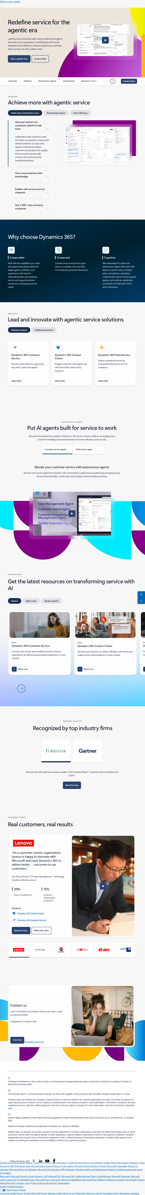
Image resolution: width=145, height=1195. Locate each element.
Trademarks (80, 1193)
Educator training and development (92, 1169)
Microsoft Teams (89, 1176)
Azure (31, 1176)
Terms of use (68, 1193)
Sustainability (63, 1183)
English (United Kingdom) (11, 1186)
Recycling (79, 1166)
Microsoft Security (20, 1176)
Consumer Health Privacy (11, 1193)
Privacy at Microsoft (39, 1183)
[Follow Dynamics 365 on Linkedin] (40, 1161)
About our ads (92, 1193)
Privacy (43, 1193)
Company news (22, 1183)
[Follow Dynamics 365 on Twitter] (34, 1161)
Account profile (7, 1166)
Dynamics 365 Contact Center (30, 913)
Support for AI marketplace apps (20, 1179)
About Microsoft (7, 1183)
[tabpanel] (72, 164)
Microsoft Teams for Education (23, 1169)
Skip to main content (10, 1)
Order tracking (67, 1166)
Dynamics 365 (41, 1176)
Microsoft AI (5, 1176)
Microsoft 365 (54, 1176)
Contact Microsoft (32, 1193)
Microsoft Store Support (42, 1166)
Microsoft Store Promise (95, 1166)
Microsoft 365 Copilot (72, 1176)
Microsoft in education (117, 1166)
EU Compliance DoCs (109, 1193)
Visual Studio (131, 1179)
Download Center (22, 1166)
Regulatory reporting (129, 1193)
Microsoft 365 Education (49, 1169)
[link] (12, 82)
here (10, 1108)
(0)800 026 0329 (36, 1041)
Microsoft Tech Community (48, 1179)
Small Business (104, 1176)
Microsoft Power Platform (93, 1179)
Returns (57, 1166)
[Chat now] (140, 594)
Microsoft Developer (121, 1176)
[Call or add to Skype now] (140, 600)
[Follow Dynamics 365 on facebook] (54, 1161)
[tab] (25, 113)
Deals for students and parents (123, 1169)
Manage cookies (55, 1193)
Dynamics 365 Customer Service (31, 920)
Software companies (115, 1179)
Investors (53, 1183)
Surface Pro (5, 1162)
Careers (141, 1179)
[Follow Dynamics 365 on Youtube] (47, 1161)
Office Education (67, 1169)
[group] (39, 643)
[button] (105, 40)
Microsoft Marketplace (71, 1179)
